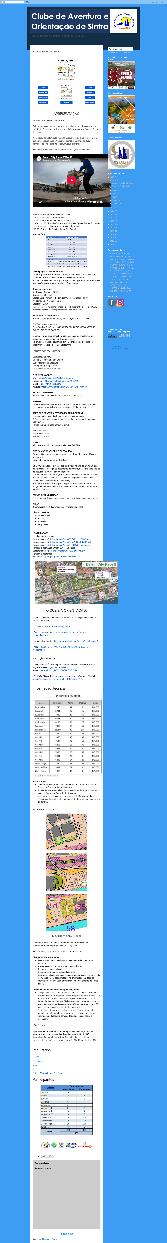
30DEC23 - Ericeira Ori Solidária (122, 259)
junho (114, 190)
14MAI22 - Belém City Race (120, 279)
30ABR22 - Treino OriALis (119, 282)
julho (114, 180)
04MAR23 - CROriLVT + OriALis (122, 268)
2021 (112, 221)
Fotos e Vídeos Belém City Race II (48, 1073)
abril (114, 197)
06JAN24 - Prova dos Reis (120, 256)
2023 (112, 214)
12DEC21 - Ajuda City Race (120, 288)
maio (114, 194)
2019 (112, 228)
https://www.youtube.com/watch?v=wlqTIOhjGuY (64, 387)
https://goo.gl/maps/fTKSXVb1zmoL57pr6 (70, 545)
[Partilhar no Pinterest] (52, 1156)
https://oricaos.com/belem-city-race (56, 378)
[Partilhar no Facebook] (50, 1156)
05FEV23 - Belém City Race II (121, 271)
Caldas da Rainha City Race (122, 183)
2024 (112, 211)
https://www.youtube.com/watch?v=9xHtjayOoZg (76, 641)
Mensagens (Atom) (49, 1239)
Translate (126, 52)
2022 (112, 218)
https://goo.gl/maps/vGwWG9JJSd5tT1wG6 (70, 542)
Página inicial (66, 1234)
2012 (112, 234)
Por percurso (37, 1061)
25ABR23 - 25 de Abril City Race (122, 265)
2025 (112, 208)
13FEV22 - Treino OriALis (119, 285)
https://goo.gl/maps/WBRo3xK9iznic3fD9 (62, 556)
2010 (112, 241)
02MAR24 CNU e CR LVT (119, 253)
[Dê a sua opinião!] (45, 1156)
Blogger (126, 349)
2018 (112, 231)
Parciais (35, 1066)
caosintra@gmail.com (51, 384)
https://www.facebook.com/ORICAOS (61, 381)
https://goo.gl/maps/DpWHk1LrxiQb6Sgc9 (70, 539)
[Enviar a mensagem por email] (42, 1156)
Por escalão (37, 1056)
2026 (112, 177)
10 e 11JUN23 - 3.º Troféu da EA (122, 262)
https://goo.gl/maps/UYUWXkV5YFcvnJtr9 (65, 551)
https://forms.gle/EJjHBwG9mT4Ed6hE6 (58, 670)
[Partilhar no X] (47, 1156)
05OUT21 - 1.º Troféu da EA (120, 291)
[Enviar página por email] (38, 1156)
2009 (112, 244)
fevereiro (116, 204)
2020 (112, 224)
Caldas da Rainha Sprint (121, 186)
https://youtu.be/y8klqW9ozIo (56, 626)
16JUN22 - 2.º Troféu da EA (120, 277)
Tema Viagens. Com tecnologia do (120, 348)
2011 (112, 238)
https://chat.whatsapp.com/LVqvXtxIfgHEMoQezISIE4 (58, 679)
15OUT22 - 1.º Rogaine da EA (121, 274)
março (115, 200)
